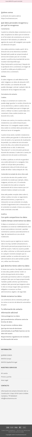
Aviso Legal (4, 380)
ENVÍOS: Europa (6, 358)
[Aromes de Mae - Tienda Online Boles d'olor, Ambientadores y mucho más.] (16, 6)
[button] (2, 6)
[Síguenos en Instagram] (25, 1)
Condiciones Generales (8, 431)
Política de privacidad (23, 431)
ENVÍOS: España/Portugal (9, 362)
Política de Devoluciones (16, 432)
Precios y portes (6, 376)
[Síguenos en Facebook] (23, 1)
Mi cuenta (4, 373)
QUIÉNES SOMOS (6, 355)
